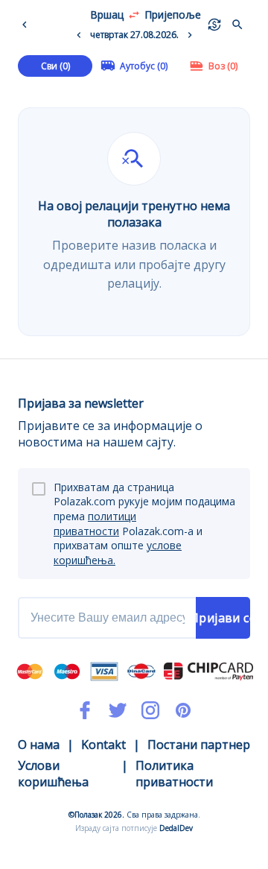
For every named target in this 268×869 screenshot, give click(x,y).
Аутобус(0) (144, 66)
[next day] (190, 35)
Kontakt (103, 744)
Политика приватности (174, 773)
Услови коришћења (53, 773)
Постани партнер (198, 744)
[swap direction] (134, 14)
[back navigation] (27, 24)
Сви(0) (55, 66)
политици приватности (95, 523)
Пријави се (223, 618)
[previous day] (79, 35)
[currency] (214, 24)
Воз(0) (222, 66)
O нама (39, 744)
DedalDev (176, 828)
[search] (237, 24)
